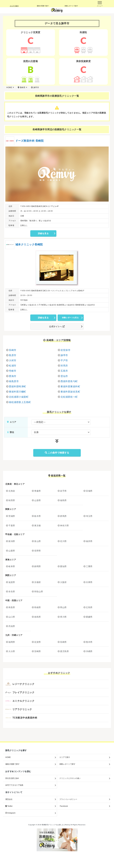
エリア (12, 422)
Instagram (11, 813)
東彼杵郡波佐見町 (70, 391)
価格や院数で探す (12, 764)
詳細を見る (43, 233)
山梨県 (11, 551)
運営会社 (8, 799)
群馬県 (63, 516)
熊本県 (89, 642)
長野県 (37, 551)
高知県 (11, 626)
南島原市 (14, 381)
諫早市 (64, 355)
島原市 (12, 355)
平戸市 (64, 360)
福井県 (89, 541)
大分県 (11, 651)
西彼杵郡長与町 (69, 381)
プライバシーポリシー (68, 799)
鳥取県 (11, 607)
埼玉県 (89, 516)
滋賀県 (11, 582)
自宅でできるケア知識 (14, 785)
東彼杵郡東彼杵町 (70, 386)
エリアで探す (64, 757)
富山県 (37, 541)
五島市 (64, 371)
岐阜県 (11, 566)
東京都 (37, 525)
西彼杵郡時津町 (17, 386)
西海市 (12, 376)
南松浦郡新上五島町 (20, 402)
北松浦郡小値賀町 (18, 397)
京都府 (37, 582)
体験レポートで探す (67, 764)
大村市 (12, 360)
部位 (11, 432)
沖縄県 (89, 651)
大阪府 (63, 582)
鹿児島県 (64, 651)
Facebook (63, 806)
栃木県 (37, 516)
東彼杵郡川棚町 (17, 391)
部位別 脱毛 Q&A (12, 778)
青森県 (37, 491)
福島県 (63, 500)
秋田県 (11, 500)
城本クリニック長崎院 (29, 244)
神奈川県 (64, 525)
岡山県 (63, 607)
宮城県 (89, 491)
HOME (8, 757)
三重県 (89, 566)
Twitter (10, 806)
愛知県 (63, 566)
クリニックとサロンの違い (70, 778)
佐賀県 (37, 642)
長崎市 (12, 350)
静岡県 (37, 566)
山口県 (11, 617)
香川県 (63, 617)
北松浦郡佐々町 (69, 397)
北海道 (11, 491)
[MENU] (100, 3)
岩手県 (63, 491)
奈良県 (11, 591)
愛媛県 (89, 617)
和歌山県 (38, 591)
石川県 (63, 541)
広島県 (89, 607)
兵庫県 (89, 582)
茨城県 (11, 516)
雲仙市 (64, 376)
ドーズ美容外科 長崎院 (29, 140)
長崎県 (63, 642)
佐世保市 (65, 350)
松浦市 (12, 365)
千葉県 (11, 525)
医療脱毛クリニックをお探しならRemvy (56, 825)
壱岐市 (12, 371)
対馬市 (64, 365)
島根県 (37, 607)
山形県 (37, 500)
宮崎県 (37, 651)
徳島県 (37, 617)
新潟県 (11, 541)
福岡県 (11, 642)
